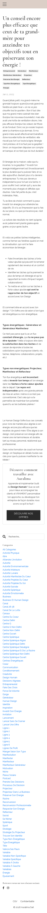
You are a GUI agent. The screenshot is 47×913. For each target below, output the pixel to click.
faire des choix (10, 687)
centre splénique (11, 637)
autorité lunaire (10, 573)
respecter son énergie (14, 809)
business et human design (15, 600)
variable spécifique (12, 859)
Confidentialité (27, 901)
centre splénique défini (14, 644)
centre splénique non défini (16, 654)
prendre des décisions (13, 782)
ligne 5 (6, 741)
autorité (6, 563)
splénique (7, 822)
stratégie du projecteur (14, 832)
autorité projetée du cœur (15, 580)
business (7, 596)
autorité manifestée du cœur (17, 576)
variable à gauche (11, 866)
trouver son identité (12, 835)
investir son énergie (12, 711)
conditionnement (11, 670)
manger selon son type (14, 751)
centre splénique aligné (14, 640)
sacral (6, 815)
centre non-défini (11, 630)
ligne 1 (6, 728)
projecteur (28, 75)
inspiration (8, 708)
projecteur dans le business (16, 792)
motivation (8, 768)
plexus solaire (9, 775)
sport (5, 825)
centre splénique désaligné (16, 647)
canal (5, 603)
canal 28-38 (8, 607)
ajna (5, 556)
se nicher (7, 819)
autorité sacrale (10, 586)
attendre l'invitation (12, 559)
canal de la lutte (11, 610)
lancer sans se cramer (14, 721)
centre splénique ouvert (14, 657)
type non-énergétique (11, 83)
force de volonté (11, 691)
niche (5, 771)
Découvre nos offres (23, 515)
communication (10, 667)
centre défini (9, 620)
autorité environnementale (15, 566)
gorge (6, 694)
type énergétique (29, 83)
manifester (8, 758)
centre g (7, 623)
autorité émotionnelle (13, 593)
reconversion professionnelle (17, 805)
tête (5, 845)
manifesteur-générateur (12, 75)
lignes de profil (10, 748)
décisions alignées (12, 681)
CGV (15, 901)
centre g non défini (12, 627)
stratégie (7, 829)
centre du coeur (11, 617)
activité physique (11, 553)
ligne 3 (6, 734)
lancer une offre (11, 724)
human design (10, 701)
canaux (6, 613)
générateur (22, 71)
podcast (7, 778)
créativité (7, 674)
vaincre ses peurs (11, 849)
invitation (7, 714)
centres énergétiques (13, 660)
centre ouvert (9, 633)
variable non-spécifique (14, 856)
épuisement (8, 876)
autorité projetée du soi (14, 583)
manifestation (9, 755)
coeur (5, 664)
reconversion (9, 802)
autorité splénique (11, 590)
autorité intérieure (11, 570)
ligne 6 (6, 744)
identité (6, 704)
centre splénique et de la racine (19, 650)
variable (6, 852)
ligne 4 (6, 738)
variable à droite (11, 862)
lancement (8, 718)
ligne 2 (6, 731)
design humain (10, 677)
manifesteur (33, 71)
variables (7, 869)
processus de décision (14, 785)
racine (6, 798)
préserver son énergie (11, 79)
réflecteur (26, 79)
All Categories (9, 549)
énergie (6, 88)
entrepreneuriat (9, 71)
